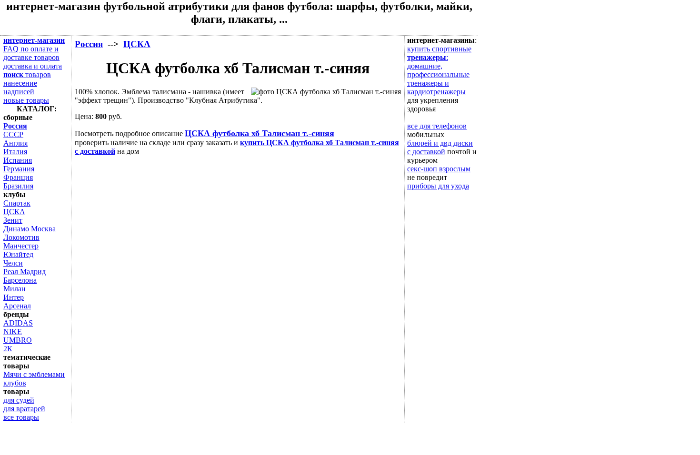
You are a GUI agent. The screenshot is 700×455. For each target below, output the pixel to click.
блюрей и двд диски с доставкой (440, 147)
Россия (89, 44)
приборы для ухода (438, 186)
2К (7, 349)
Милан (14, 289)
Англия (15, 143)
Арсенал (17, 306)
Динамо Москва (29, 229)
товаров (27, 74)
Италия (15, 152)
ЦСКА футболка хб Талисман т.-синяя (259, 133)
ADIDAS (18, 323)
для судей (18, 400)
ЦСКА (136, 44)
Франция (18, 177)
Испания (17, 160)
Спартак (16, 203)
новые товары (26, 100)
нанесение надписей (20, 87)
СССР (13, 134)
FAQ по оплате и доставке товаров (31, 53)
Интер (13, 297)
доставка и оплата (32, 66)
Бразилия (18, 186)
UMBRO (17, 340)
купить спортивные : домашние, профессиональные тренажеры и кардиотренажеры (439, 70)
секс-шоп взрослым (438, 169)
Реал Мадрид (24, 271)
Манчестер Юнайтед (21, 250)
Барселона (20, 280)
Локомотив (21, 237)
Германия (18, 169)
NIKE (12, 331)
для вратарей (24, 409)
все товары (21, 417)
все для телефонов (437, 126)
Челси (13, 263)
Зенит (12, 220)
